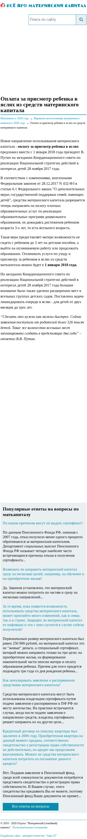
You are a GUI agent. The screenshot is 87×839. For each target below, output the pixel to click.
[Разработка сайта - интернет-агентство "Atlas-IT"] (43, 835)
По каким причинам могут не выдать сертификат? (43, 523)
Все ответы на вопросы (30, 806)
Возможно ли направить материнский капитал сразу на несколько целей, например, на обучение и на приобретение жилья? (43, 574)
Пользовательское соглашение (30, 827)
